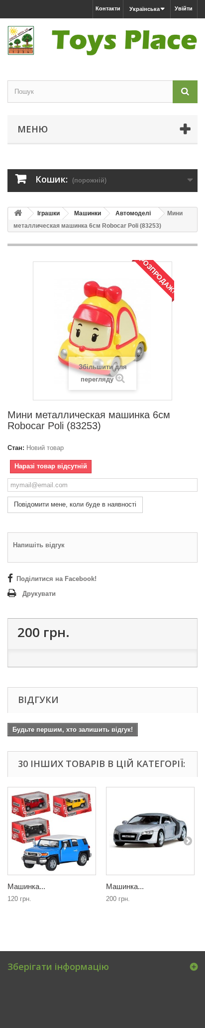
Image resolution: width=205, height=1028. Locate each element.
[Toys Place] (102, 41)
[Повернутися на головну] (17, 213)
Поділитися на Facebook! (56, 578)
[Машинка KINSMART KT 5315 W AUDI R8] (150, 831)
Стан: (15, 447)
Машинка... (26, 886)
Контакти (108, 8)
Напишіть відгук (39, 545)
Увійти (184, 8)
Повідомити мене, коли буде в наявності (75, 504)
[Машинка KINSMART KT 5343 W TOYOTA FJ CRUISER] (51, 831)
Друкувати (39, 593)
